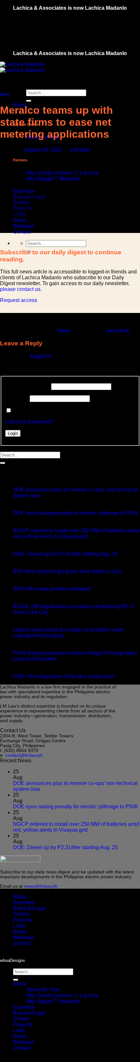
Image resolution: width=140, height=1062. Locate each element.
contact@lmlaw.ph (24, 755)
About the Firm (43, 989)
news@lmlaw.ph (40, 886)
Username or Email (27, 386)
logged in (40, 356)
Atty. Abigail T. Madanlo (53, 178)
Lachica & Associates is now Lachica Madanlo (70, 8)
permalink (117, 330)
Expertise (24, 191)
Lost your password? (29, 421)
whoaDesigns (12, 960)
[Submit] (28, 101)
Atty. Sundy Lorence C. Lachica (62, 173)
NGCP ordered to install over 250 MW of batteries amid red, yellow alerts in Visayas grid (76, 533)
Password (16, 398)
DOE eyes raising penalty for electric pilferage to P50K (75, 513)
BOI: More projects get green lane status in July (67, 571)
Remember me (30, 410)
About (20, 896)
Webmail (23, 226)
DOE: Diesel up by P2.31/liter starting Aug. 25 (65, 554)
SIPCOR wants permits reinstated (52, 589)
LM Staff (79, 150)
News (19, 220)
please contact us (20, 289)
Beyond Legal (29, 908)
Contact (22, 232)
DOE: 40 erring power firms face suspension (64, 676)
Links (19, 926)
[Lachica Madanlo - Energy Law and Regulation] (22, 67)
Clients (21, 914)
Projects (22, 920)
